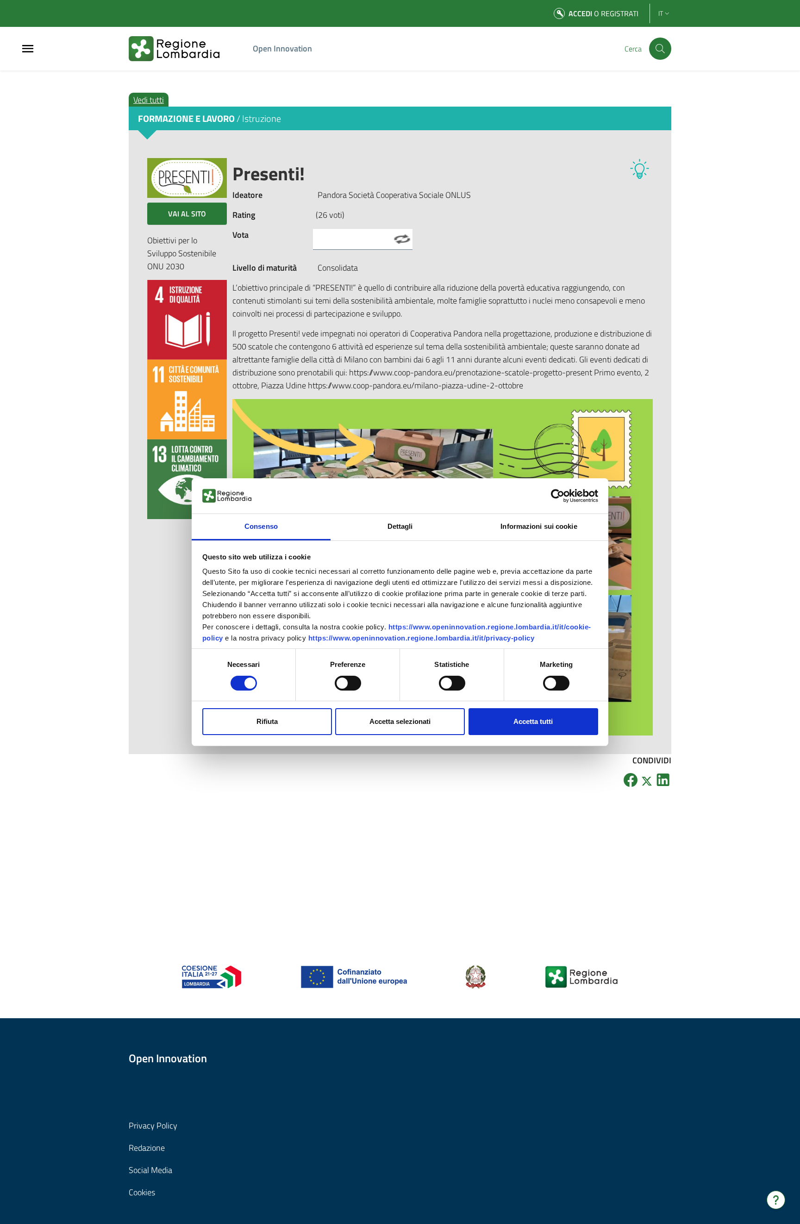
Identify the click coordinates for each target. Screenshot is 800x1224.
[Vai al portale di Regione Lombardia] (185, 48)
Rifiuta (267, 721)
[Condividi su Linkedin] (663, 780)
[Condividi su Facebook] (630, 780)
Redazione (147, 1148)
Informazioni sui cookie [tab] (538, 526)
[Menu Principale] (27, 49)
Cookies (142, 1192)
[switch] (348, 683)
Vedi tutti (148, 100)
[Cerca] (660, 49)
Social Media (150, 1170)
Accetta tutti (533, 721)
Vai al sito (187, 213)
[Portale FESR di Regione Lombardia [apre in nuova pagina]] (212, 976)
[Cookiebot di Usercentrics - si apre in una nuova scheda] (557, 496)
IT (660, 13)
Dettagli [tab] (400, 526)
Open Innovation (282, 48)
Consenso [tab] (261, 526)
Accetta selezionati (400, 721)
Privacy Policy (153, 1125)
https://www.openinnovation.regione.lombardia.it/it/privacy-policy (421, 638)
